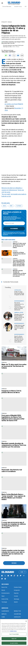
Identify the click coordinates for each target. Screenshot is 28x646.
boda (4, 205)
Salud (3, 596)
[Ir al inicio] (8, 572)
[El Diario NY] (14, 3)
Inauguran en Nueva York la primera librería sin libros (19, 254)
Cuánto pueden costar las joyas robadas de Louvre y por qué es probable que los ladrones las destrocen (13, 552)
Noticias (10, 22)
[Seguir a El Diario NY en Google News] (17, 575)
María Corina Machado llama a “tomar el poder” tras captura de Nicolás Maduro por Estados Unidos (13, 496)
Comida (16, 596)
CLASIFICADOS (5, 611)
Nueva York (4, 587)
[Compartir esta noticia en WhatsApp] (6, 55)
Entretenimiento (19, 301)
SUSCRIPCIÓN (17, 614)
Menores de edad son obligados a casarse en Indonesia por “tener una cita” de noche (13, 190)
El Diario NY (4, 22)
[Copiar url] (22, 55)
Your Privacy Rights (14, 634)
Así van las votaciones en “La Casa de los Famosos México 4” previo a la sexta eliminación (19, 306)
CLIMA (3, 617)
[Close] (26, 621)
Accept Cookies (14, 643)
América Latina (18, 312)
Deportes (16, 593)
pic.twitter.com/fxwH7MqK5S (14, 104)
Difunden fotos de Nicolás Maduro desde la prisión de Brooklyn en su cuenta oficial (19, 317)
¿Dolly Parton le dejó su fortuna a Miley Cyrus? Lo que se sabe (19, 327)
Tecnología (4, 602)
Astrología (17, 290)
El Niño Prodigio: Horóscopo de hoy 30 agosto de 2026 (19, 293)
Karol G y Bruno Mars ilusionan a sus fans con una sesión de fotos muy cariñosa (18, 339)
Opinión (16, 602)
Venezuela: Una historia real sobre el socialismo (12, 470)
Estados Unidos (18, 587)
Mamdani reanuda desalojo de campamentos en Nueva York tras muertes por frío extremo (19, 273)
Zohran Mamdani (6, 6)
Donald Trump (18, 6)
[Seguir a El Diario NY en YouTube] (11, 575)
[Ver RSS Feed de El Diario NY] (5, 578)
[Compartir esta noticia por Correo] (18, 55)
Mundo (3, 590)
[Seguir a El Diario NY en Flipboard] (20, 575)
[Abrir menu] (2, 3)
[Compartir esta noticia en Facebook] (10, 55)
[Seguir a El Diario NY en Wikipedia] (23, 575)
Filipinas (18, 205)
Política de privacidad (7, 233)
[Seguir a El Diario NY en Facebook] (2, 575)
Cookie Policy (13, 631)
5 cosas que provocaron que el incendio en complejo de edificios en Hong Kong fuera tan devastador (14, 524)
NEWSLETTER (17, 611)
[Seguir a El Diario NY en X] (5, 575)
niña (11, 205)
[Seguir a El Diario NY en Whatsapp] (2, 578)
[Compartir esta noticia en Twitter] (14, 55)
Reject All (14, 638)
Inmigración (17, 590)
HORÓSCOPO (17, 617)
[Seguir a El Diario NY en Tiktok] (14, 575)
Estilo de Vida (5, 599)
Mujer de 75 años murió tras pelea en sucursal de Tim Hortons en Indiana (19, 245)
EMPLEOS (4, 614)
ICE (25, 6)
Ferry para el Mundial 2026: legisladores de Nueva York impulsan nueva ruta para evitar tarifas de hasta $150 (19, 262)
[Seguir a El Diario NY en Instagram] (8, 575)
